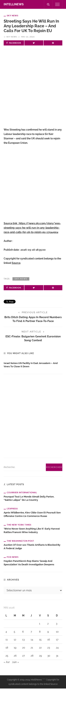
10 (57, 631)
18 (7, 647)
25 (7, 655)
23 (48, 647)
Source (16, 262)
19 (15, 647)
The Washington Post (20, 541)
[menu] (57, 4)
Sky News (12, 15)
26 (15, 655)
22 (40, 647)
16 (48, 639)
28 (32, 655)
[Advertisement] (33, 91)
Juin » (15, 662)
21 (32, 647)
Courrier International (22, 492)
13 (23, 639)
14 (32, 639)
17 (57, 639)
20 (23, 647)
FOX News (13, 557)
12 (15, 639)
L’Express (12, 508)
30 (48, 655)
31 (57, 655)
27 (23, 655)
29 (40, 655)
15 (40, 639)
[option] (33, 364)
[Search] (48, 4)
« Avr (7, 662)
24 (57, 647)
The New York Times (19, 524)
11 (7, 639)
